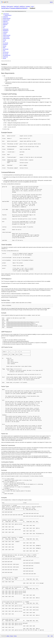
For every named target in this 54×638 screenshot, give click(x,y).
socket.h (5, 33)
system (28, 6)
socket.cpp (5, 32)
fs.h (3, 27)
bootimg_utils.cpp (6, 18)
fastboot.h (5, 24)
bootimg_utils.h (6, 19)
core (32, 6)
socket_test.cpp (6, 38)
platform (22, 6)
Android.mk (5, 16)
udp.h (4, 47)
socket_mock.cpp (6, 35)
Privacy (11, 636)
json (52, 635)
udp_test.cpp (5, 49)
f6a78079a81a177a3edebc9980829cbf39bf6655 (14, 8)
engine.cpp (5, 21)
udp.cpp (4, 46)
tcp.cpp (4, 39)
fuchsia (3, 6)
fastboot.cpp (5, 23)
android (16, 6)
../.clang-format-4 (7, 15)
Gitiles (8, 636)
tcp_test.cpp (5, 42)
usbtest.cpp (5, 56)
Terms (15, 636)
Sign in (51, 2)
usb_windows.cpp (6, 55)
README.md (5, 30)
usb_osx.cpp (5, 53)
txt (48, 635)
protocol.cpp (5, 29)
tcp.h (4, 41)
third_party (10, 6)
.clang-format (6, 13)
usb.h (4, 50)
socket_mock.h (6, 36)
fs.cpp (4, 26)
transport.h (5, 44)
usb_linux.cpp (5, 52)
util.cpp (4, 58)
